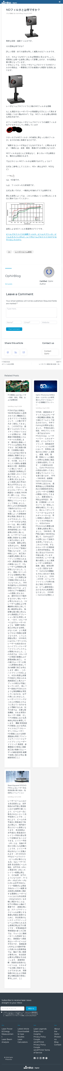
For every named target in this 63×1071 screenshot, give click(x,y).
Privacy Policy (40, 1037)
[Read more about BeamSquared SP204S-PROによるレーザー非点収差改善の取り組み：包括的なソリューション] (17, 776)
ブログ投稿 (9, 13)
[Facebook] (8, 352)
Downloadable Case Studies (23, 1034)
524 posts (8, 284)
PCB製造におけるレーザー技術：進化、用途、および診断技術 (17, 397)
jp (9, 252)
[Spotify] (46, 1058)
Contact (57, 1045)
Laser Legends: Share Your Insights (40, 1031)
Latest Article (23, 1029)
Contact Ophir (47, 352)
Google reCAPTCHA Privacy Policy (40, 1042)
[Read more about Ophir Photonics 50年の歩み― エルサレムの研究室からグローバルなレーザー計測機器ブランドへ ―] (45, 386)
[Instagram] (38, 1058)
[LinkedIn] (16, 352)
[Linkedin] (43, 1058)
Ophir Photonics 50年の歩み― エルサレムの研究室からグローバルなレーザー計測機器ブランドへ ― (45, 400)
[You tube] (41, 1058)
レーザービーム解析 (23, 252)
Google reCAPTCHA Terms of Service (42, 1050)
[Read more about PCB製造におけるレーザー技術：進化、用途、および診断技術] (17, 386)
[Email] (24, 352)
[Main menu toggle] (59, 2)
